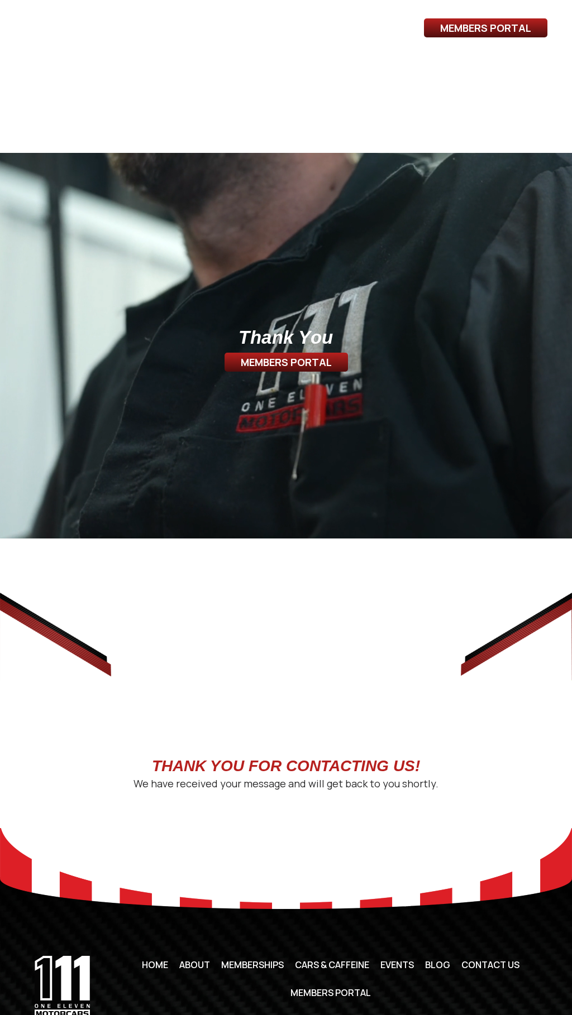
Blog (431, 64)
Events (387, 64)
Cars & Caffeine (194, 64)
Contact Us (486, 64)
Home (155, 965)
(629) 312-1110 (61, 22)
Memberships (106, 64)
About (41, 64)
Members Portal (485, 28)
